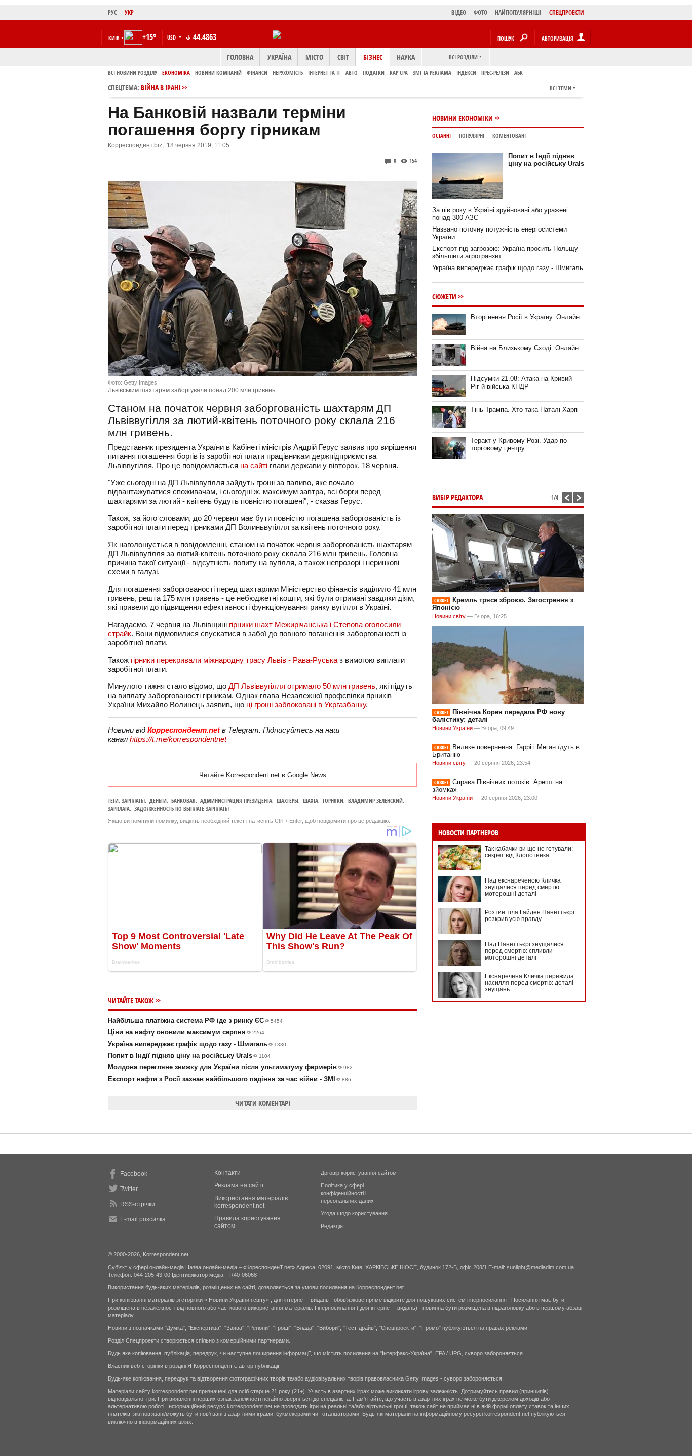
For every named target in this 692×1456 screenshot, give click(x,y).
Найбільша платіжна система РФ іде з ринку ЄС (195, 1020)
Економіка (176, 72)
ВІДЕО (458, 12)
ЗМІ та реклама (432, 72)
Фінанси (257, 72)
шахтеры (287, 800)
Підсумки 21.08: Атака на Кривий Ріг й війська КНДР (521, 382)
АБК (518, 72)
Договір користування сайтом (359, 1173)
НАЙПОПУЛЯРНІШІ (518, 12)
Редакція (332, 1226)
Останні (441, 135)
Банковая (183, 800)
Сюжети (444, 296)
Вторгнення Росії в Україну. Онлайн (525, 317)
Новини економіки (462, 118)
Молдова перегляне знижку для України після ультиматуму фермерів (230, 1067)
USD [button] (172, 37)
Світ (343, 57)
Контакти (227, 1172)
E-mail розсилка (143, 1219)
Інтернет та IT (324, 72)
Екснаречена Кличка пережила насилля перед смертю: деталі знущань (529, 983)
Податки (374, 72)
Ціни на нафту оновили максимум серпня (186, 1032)
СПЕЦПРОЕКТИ (566, 12)
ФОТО (480, 12)
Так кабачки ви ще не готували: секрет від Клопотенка (529, 852)
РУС (112, 12)
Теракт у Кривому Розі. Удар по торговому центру (519, 444)
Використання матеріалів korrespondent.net (251, 1202)
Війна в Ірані (160, 87)
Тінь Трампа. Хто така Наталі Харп (524, 409)
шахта (310, 800)
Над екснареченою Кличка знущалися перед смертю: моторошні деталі (523, 887)
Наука (406, 57)
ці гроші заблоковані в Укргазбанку (306, 704)
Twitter (129, 1189)
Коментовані (509, 135)
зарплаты (133, 800)
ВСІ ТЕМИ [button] (560, 88)
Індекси (466, 72)
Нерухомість (288, 72)
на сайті (253, 465)
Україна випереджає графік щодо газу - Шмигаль (197, 1044)
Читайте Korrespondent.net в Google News (262, 775)
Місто (314, 57)
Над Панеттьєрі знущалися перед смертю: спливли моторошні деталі (524, 951)
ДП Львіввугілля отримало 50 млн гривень (301, 686)
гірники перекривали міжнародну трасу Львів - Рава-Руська (234, 660)
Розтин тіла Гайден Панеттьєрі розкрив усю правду (529, 916)
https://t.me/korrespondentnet (178, 739)
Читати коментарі (262, 1103)
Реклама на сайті (238, 1185)
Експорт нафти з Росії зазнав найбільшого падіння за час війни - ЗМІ (229, 1079)
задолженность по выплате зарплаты (181, 808)
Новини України (452, 728)
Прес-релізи (495, 72)
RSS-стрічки (137, 1204)
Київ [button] (114, 38)
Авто (351, 72)
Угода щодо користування (354, 1213)
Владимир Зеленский (375, 800)
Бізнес (372, 57)
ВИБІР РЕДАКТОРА (457, 497)
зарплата (119, 808)
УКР (129, 12)
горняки (333, 800)
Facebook (133, 1173)
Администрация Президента (236, 800)
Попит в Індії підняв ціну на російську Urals (189, 1055)
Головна (240, 57)
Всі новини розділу (132, 72)
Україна (279, 57)
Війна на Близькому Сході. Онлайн (525, 348)
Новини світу (449, 616)
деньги (158, 800)
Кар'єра (399, 72)
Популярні (471, 135)
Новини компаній (218, 72)
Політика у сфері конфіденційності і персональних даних (347, 1193)
